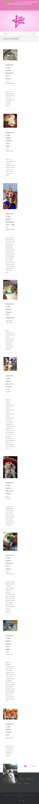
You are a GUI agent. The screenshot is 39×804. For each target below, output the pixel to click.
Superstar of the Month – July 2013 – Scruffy (10, 381)
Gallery (21, 779)
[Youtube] (22, 7)
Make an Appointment (9, 2)
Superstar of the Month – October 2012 (10, 729)
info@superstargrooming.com (22, 4)
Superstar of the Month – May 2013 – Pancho (10, 488)
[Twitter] (18, 7)
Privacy (19, 784)
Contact (12, 784)
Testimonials (30, 779)
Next (33, 766)
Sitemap (26, 784)
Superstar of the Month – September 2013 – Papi (10, 219)
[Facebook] (15, 7)
